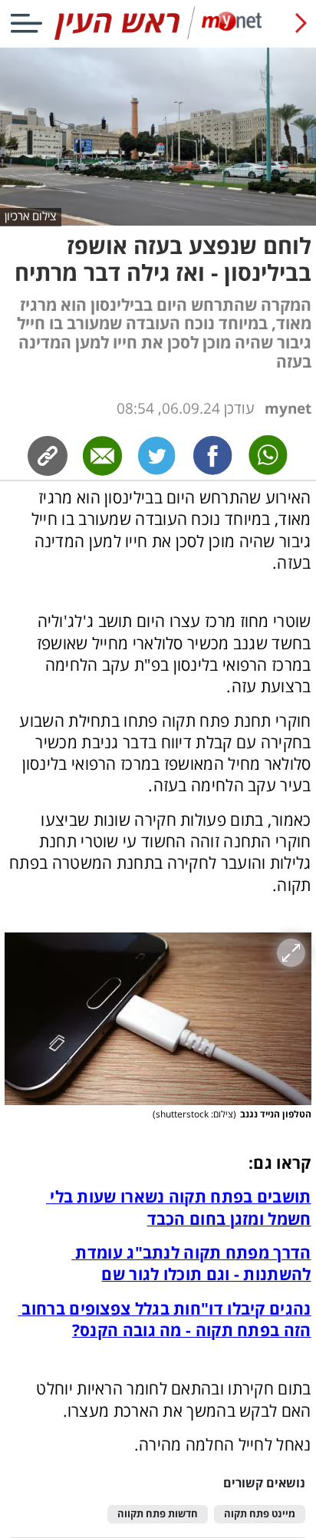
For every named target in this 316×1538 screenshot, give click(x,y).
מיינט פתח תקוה (259, 1514)
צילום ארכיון (30, 216)
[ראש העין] (158, 36)
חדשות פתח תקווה (157, 1514)
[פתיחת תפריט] (26, 23)
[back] (301, 23)
